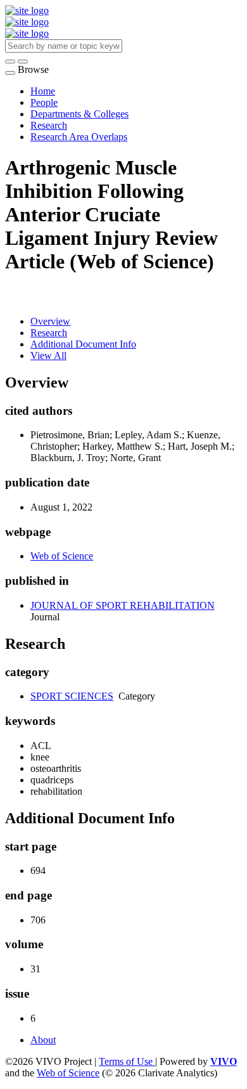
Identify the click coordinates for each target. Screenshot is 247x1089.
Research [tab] (48, 332)
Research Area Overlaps (78, 136)
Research (48, 125)
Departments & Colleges (79, 113)
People (44, 102)
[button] (10, 61)
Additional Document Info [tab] (83, 344)
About (43, 1039)
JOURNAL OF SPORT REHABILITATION (122, 605)
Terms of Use (127, 1061)
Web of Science (61, 556)
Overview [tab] (50, 321)
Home (42, 91)
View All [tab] (48, 355)
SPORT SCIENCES (71, 696)
